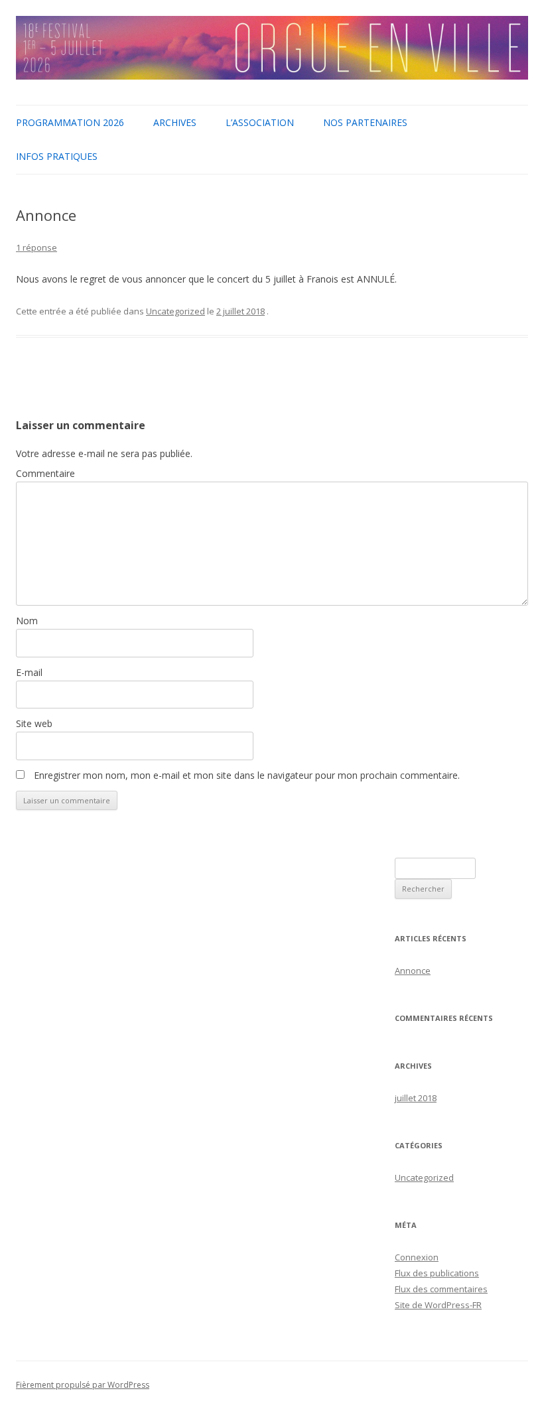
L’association (260, 122)
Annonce (413, 970)
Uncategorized (175, 311)
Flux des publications (437, 1273)
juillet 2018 (416, 1098)
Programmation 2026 (70, 122)
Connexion (417, 1257)
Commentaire (45, 473)
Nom (27, 620)
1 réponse (36, 247)
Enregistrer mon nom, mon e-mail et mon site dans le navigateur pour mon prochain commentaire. (247, 775)
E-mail (29, 672)
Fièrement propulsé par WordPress (82, 1384)
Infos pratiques (57, 156)
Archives (174, 122)
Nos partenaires (365, 122)
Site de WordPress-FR (438, 1305)
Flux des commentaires (441, 1289)
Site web (34, 723)
